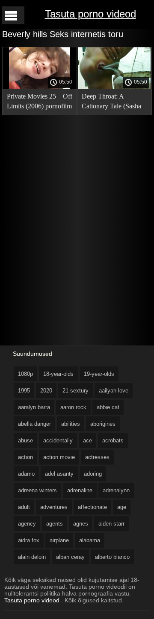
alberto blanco (112, 557)
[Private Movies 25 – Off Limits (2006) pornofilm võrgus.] (40, 86)
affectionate (92, 507)
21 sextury (75, 390)
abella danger (34, 424)
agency (27, 523)
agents (54, 523)
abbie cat (108, 407)
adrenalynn (116, 490)
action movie (59, 457)
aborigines (103, 424)
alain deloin (32, 557)
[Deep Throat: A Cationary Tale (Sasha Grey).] (114, 86)
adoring (93, 474)
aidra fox (28, 540)
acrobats (113, 440)
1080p (25, 374)
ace (87, 440)
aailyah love (113, 390)
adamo (26, 474)
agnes (80, 523)
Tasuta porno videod (90, 14)
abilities (70, 424)
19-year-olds (99, 374)
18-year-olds (58, 374)
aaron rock (73, 407)
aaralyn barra (34, 407)
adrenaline (79, 490)
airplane (59, 540)
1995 (24, 390)
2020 (46, 390)
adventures (54, 507)
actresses (97, 457)
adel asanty (59, 474)
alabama (89, 540)
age (121, 507)
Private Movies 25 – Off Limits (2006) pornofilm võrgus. (39, 103)
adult (24, 507)
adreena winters (37, 490)
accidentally (58, 440)
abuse (25, 440)
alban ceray (70, 557)
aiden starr (111, 523)
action (25, 457)
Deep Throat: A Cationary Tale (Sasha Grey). (111, 103)
